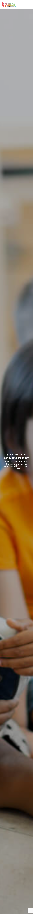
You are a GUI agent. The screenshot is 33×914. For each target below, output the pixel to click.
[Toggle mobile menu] (30, 5)
